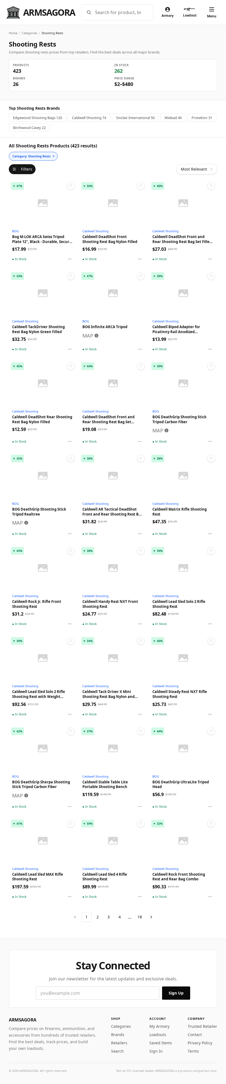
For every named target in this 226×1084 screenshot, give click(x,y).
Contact (195, 1034)
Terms (193, 1051)
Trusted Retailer (202, 1026)
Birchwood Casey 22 (29, 127)
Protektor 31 (202, 117)
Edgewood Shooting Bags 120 (37, 117)
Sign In (156, 1051)
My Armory (159, 1026)
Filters (26, 169)
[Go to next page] (151, 917)
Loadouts (157, 1034)
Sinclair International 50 (135, 117)
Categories (29, 33)
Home (13, 33)
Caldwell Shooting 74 (89, 117)
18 (140, 916)
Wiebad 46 (173, 117)
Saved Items (160, 1042)
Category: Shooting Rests (33, 156)
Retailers (119, 1042)
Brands (117, 1034)
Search (117, 1051)
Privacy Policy (200, 1042)
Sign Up (176, 993)
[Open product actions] (70, 259)
